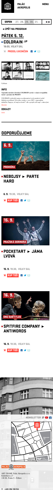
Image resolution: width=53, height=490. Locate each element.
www (3, 112)
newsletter (33, 418)
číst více (4, 104)
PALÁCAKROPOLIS (23, 6)
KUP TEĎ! (13, 200)
